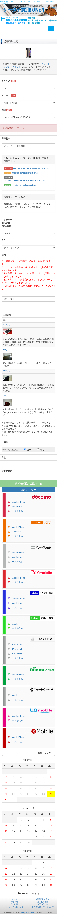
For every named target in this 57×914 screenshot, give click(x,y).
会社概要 (14, 904)
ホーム (14, 899)
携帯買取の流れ (42, 899)
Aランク (6, 349)
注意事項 (14, 902)
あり (29, 449)
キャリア (6, 80)
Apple (15, 624)
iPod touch (17, 649)
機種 (4, 109)
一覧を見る (17, 511)
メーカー (6, 95)
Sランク (6, 325)
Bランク (6, 371)
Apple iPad (17, 506)
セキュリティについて (14, 907)
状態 (4, 254)
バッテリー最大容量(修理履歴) (7, 222)
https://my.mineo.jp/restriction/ (24, 185)
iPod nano (17, 644)
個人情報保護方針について (43, 907)
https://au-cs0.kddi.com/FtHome (25, 173)
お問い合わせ (42, 904)
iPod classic (18, 653)
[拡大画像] (28, 58)
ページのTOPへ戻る (29, 893)
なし (42, 449)
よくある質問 (42, 902)
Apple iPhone (18, 502)
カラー (5, 240)
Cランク (6, 395)
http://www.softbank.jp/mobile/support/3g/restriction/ (25, 180)
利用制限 (6, 138)
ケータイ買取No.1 (27, 913)
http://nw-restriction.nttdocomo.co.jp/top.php (31, 168)
